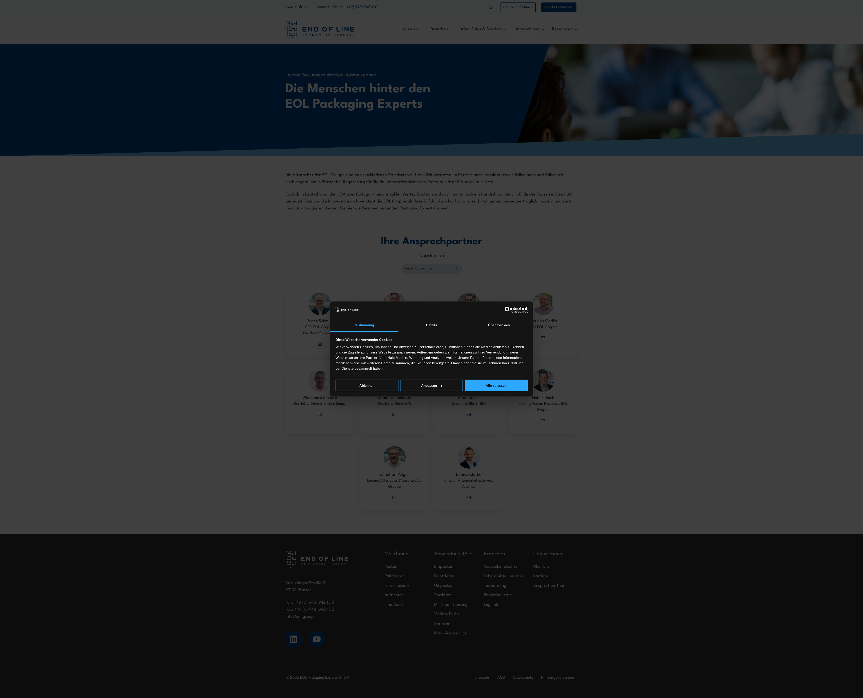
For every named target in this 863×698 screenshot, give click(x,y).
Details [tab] (431, 325)
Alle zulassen (496, 385)
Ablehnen (366, 385)
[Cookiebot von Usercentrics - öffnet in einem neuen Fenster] (508, 310)
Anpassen (429, 385)
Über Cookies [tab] (499, 325)
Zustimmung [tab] (364, 325)
